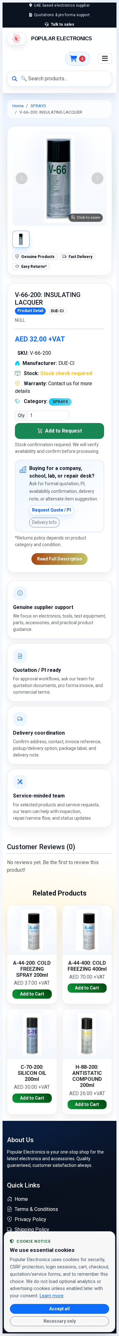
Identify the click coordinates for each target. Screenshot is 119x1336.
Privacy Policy (30, 1219)
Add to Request (63, 431)
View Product (32, 930)
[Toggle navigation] (105, 59)
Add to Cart (32, 993)
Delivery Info (44, 522)
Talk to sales (62, 24)
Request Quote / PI (51, 510)
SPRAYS (38, 105)
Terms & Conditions (36, 1209)
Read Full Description (59, 558)
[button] (59, 178)
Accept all (59, 1308)
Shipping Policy (32, 1230)
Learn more (51, 1296)
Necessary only (59, 1321)
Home (17, 105)
